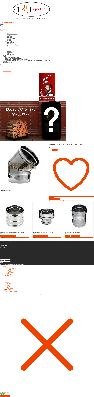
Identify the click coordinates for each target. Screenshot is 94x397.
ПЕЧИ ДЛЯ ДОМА (8, 41)
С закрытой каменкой (12, 35)
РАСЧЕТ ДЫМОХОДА (7, 62)
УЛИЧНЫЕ (7, 47)
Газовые (9, 39)
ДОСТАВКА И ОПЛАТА (7, 55)
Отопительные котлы (12, 46)
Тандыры (9, 49)
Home (1, 141)
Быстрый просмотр (11, 236)
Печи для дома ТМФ (6, 67)
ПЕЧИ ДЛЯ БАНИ (8, 33)
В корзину (55, 149)
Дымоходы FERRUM (12, 141)
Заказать (2, 262)
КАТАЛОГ (5, 32)
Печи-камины (10, 43)
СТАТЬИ (4, 56)
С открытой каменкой (12, 34)
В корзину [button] (3, 236)
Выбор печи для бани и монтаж (12, 57)
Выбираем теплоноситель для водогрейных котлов (17, 59)
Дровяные (9, 37)
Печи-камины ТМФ (6, 68)
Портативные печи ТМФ (12, 45)
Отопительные (10, 42)
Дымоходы (6, 141)
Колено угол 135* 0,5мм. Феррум (23, 141)
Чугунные (9, 40)
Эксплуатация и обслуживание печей (13, 58)
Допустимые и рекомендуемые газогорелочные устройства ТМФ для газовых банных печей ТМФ (27, 60)
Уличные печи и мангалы (8, 72)
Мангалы (9, 51)
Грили (8, 53)
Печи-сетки (9, 36)
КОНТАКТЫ (5, 61)
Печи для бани (5, 66)
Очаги (8, 50)
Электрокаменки (11, 38)
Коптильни (9, 52)
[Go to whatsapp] (2, 393)
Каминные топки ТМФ (12, 44)
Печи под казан (10, 54)
